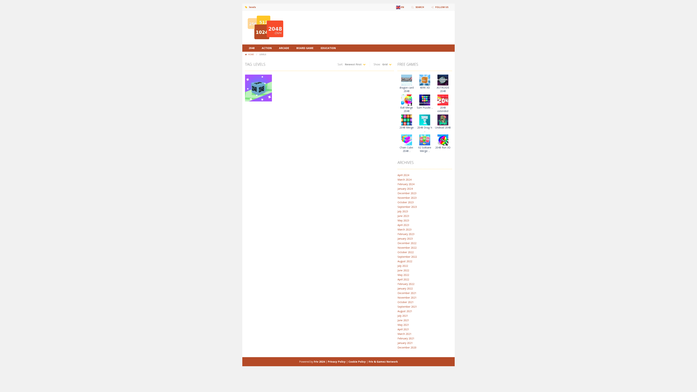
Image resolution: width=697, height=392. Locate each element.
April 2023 (403, 225)
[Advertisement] (386, 22)
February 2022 (406, 284)
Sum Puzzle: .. (425, 107)
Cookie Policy (357, 361)
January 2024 (405, 188)
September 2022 (407, 256)
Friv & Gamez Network (383, 361)
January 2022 (405, 288)
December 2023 (407, 193)
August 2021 (405, 311)
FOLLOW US (441, 7)
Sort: (340, 64)
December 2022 (407, 243)
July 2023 (403, 211)
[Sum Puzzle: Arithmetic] (424, 99)
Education (328, 48)
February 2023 (406, 234)
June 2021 (403, 320)
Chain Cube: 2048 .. (406, 149)
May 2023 (403, 220)
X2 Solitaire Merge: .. (424, 149)
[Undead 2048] (442, 119)
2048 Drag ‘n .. (424, 129)
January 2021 (405, 343)
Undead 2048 (443, 127)
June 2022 (403, 270)
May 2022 (403, 275)
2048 (251, 48)
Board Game (304, 48)
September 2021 (407, 306)
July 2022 (403, 266)
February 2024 (406, 184)
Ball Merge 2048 (406, 109)
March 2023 (404, 229)
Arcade (284, 48)
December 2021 (407, 293)
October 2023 (406, 202)
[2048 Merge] (406, 119)
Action (267, 48)
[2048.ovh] (265, 27)
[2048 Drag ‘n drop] (424, 119)
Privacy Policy (337, 361)
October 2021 (406, 302)
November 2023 (407, 197)
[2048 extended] (442, 99)
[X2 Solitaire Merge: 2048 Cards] (424, 139)
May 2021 (403, 324)
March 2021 (404, 334)
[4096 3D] (424, 79)
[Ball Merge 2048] (406, 99)
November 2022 (407, 247)
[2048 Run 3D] (442, 139)
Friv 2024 (319, 361)
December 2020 (407, 347)
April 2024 (403, 175)
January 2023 (405, 238)
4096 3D (425, 87)
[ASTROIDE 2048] (442, 79)
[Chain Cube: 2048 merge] (406, 139)
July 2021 (403, 315)
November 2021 (407, 297)
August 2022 (405, 261)
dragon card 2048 (407, 89)
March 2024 (404, 179)
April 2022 (403, 279)
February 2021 (406, 338)
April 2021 (403, 329)
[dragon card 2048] (406, 79)
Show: (377, 64)
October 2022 (406, 252)
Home (251, 54)
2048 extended (442, 109)
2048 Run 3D (443, 147)
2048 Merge (407, 127)
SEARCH (419, 7)
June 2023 (403, 216)
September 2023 (407, 207)
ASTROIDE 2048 (443, 89)
